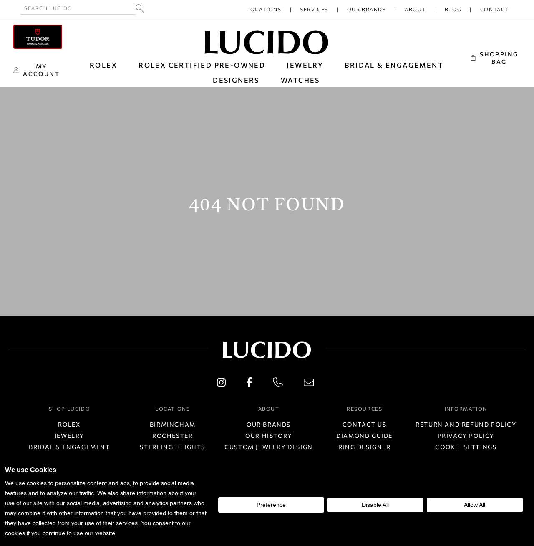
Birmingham (173, 424)
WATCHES (300, 80)
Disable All (375, 504)
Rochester (172, 435)
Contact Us (365, 424)
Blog (453, 9)
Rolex (69, 424)
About (415, 9)
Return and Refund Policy (466, 424)
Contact (494, 9)
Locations (264, 9)
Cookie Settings (465, 446)
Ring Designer (364, 446)
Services (314, 9)
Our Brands (366, 9)
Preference (271, 504)
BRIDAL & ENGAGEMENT (394, 65)
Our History (268, 435)
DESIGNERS (236, 80)
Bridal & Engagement (69, 446)
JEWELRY (305, 65)
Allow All (474, 504)
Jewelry (69, 435)
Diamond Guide (364, 435)
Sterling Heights (172, 446)
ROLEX (103, 65)
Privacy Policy (466, 435)
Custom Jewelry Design (268, 446)
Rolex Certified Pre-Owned (202, 65)
